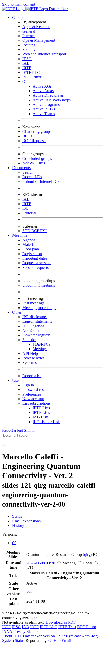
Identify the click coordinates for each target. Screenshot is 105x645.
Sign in (28, 385)
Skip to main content (18, 4)
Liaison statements (37, 321)
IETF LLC (31, 72)
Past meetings (33, 303)
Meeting (69, 563)
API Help (30, 353)
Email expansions (26, 521)
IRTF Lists (41, 412)
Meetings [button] (19, 235)
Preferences (31, 394)
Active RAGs (44, 109)
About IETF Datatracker (22, 636)
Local (87, 563)
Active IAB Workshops (52, 100)
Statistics (29, 340)
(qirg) (87, 554)
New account (33, 399)
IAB (26, 63)
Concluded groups (37, 158)
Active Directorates (48, 95)
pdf (29, 591)
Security (29, 49)
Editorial (29, 213)
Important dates (34, 258)
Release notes (33, 358)
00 (14, 543)
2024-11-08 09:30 (40, 563)
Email (66, 640)
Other (27, 81)
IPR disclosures (34, 317)
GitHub (54, 640)
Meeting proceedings (39, 307)
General (28, 31)
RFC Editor (31, 77)
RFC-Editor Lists (46, 421)
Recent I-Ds (32, 177)
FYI (43, 231)
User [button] (16, 380)
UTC (30, 567)
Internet (28, 36)
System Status (13, 640)
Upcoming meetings (38, 285)
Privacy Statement (27, 631)
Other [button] (16, 312)
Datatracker (58, 9)
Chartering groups (36, 131)
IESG (27, 59)
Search (27, 172)
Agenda (28, 240)
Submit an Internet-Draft (42, 181)
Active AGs (42, 86)
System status (33, 362)
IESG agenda (33, 326)
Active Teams (44, 113)
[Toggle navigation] (4, 445)
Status (17, 516)
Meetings (40, 349)
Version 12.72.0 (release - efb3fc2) (70, 636)
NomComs (31, 330)
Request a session (36, 263)
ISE (25, 208)
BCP (35, 231)
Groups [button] (18, 17)
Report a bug (32, 376)
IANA (7, 631)
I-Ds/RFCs (41, 344)
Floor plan (30, 249)
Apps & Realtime (36, 26)
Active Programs (46, 104)
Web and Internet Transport (44, 54)
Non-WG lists (33, 163)
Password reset (34, 389)
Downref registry (36, 335)
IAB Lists (40, 417)
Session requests (35, 267)
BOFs (27, 136)
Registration (32, 253)
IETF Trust (67, 627)
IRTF (26, 68)
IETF (6, 627)
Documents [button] (21, 167)
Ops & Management (38, 40)
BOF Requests (34, 140)
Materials (29, 244)
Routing (28, 45)
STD (26, 231)
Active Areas (43, 91)
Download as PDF (60, 622)
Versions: (9, 534)
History (18, 525)
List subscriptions (36, 403)
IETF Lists (41, 408)
